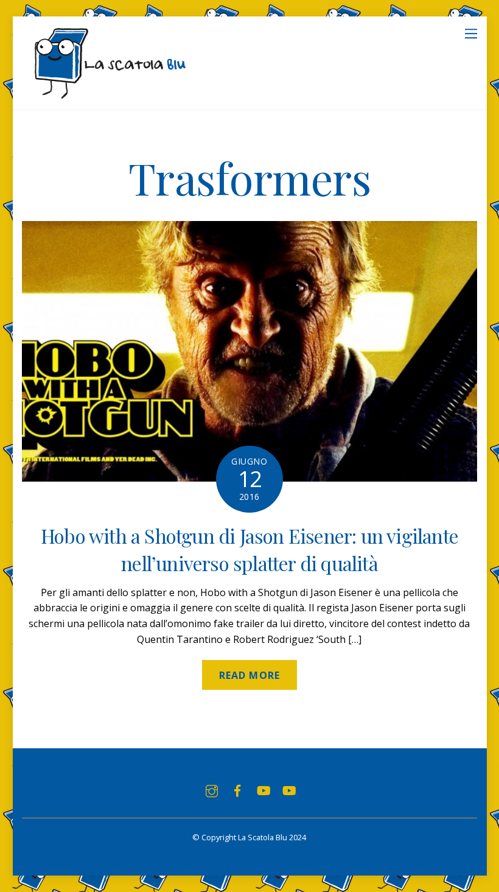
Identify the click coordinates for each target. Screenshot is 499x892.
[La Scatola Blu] (108, 94)
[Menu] (471, 32)
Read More (249, 675)
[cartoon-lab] (288, 790)
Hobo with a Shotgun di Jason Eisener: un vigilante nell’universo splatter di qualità (249, 549)
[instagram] (212, 790)
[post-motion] (263, 790)
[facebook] (237, 790)
